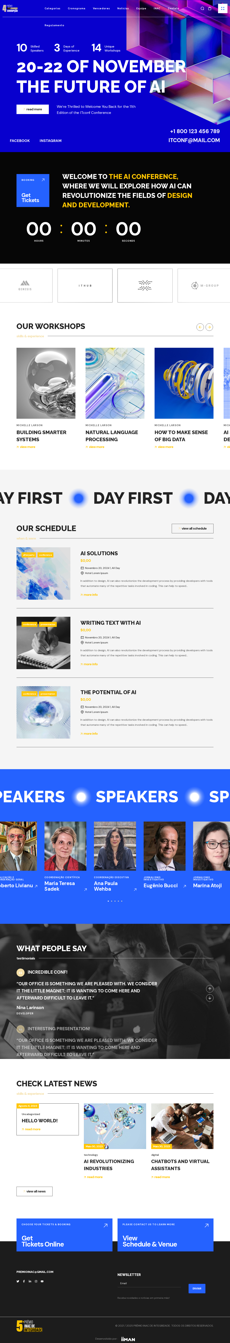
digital (155, 1155)
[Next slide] (209, 327)
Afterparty (28, 554)
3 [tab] (115, 901)
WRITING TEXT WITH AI (110, 623)
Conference (45, 554)
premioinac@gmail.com (35, 1272)
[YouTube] (42, 1281)
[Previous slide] (200, 327)
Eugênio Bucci (161, 885)
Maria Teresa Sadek (59, 886)
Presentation (48, 624)
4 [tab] (118, 901)
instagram (51, 140)
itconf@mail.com (194, 140)
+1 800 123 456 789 (195, 131)
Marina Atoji (207, 885)
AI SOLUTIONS (99, 553)
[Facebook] (24, 1281)
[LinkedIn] (30, 1281)
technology (91, 1155)
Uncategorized (31, 1114)
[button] (202, 8)
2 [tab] (111, 901)
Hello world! (40, 1121)
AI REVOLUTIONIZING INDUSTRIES (109, 1165)
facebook (20, 140)
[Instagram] (36, 1281)
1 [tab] (108, 901)
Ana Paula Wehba (106, 886)
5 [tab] (121, 901)
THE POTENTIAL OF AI (108, 692)
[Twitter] (18, 1281)
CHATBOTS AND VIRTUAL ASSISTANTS (180, 1165)
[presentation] (108, 901)
